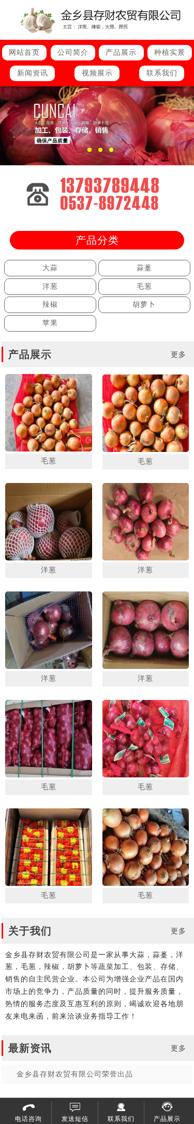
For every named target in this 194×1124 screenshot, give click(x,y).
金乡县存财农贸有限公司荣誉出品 (75, 1074)
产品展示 (121, 52)
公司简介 (72, 52)
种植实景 (169, 52)
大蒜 (50, 268)
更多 (178, 354)
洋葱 (50, 286)
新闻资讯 (32, 73)
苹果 (50, 323)
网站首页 (24, 52)
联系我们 (161, 73)
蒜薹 (144, 268)
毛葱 (144, 286)
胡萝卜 (144, 304)
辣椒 (50, 304)
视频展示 (97, 73)
